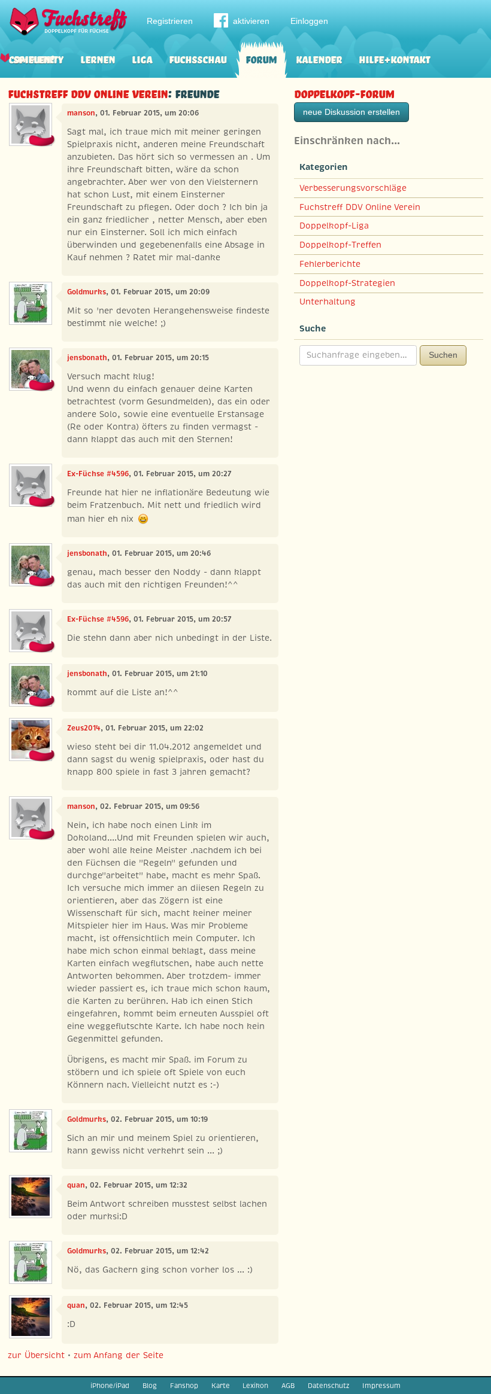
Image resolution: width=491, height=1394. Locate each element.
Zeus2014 (84, 728)
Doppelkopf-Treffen (340, 244)
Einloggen (309, 21)
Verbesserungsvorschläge (353, 187)
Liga (142, 58)
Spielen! (33, 58)
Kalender (319, 58)
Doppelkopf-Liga (334, 225)
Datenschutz (328, 1385)
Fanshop (184, 1385)
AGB (288, 1385)
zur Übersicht (36, 1355)
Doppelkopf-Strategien (347, 283)
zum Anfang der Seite (118, 1355)
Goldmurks (86, 292)
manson (81, 113)
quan (76, 1185)
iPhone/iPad (109, 1385)
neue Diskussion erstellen (351, 112)
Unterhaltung (327, 301)
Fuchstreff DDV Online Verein (88, 92)
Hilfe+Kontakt (394, 58)
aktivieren (251, 21)
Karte (220, 1385)
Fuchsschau (197, 58)
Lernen (97, 58)
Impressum (381, 1385)
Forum (261, 58)
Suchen (443, 355)
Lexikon (255, 1385)
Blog (150, 1385)
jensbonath (87, 358)
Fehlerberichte (329, 263)
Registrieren (170, 21)
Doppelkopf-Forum (344, 92)
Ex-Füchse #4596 (98, 474)
